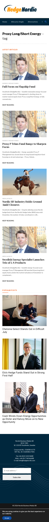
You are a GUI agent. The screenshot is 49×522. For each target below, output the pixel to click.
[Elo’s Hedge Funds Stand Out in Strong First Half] (24, 354)
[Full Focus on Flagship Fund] (24, 67)
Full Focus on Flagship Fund (18, 86)
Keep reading (8, 105)
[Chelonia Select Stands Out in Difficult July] (24, 310)
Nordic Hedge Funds (10, 83)
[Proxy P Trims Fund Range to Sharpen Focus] (24, 124)
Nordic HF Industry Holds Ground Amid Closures (22, 203)
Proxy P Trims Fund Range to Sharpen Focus (24, 145)
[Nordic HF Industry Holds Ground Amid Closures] (24, 182)
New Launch (7, 198)
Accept (7, 518)
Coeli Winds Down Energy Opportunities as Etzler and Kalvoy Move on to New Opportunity (24, 419)
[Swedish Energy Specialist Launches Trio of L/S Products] (24, 240)
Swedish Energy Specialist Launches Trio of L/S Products (23, 261)
